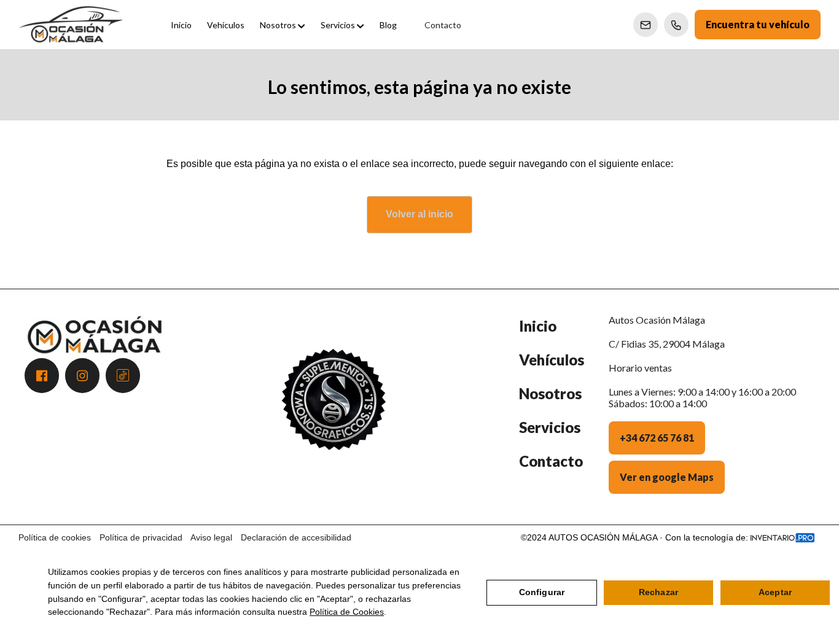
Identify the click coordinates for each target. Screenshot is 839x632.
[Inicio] (70, 24)
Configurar (541, 592)
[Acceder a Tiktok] (123, 375)
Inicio (537, 326)
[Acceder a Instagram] (82, 375)
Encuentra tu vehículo (758, 24)
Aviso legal (211, 537)
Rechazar (658, 592)
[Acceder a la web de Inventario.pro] (782, 537)
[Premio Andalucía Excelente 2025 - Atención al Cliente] (333, 413)
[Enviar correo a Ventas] (645, 24)
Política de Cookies (347, 612)
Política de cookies (54, 537)
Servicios (549, 427)
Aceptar (775, 592)
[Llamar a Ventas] (676, 24)
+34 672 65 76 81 (657, 437)
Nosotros (550, 393)
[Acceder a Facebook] (42, 375)
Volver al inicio (419, 214)
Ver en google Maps (667, 477)
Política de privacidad (141, 537)
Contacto (551, 461)
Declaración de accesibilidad (296, 537)
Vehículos (551, 360)
